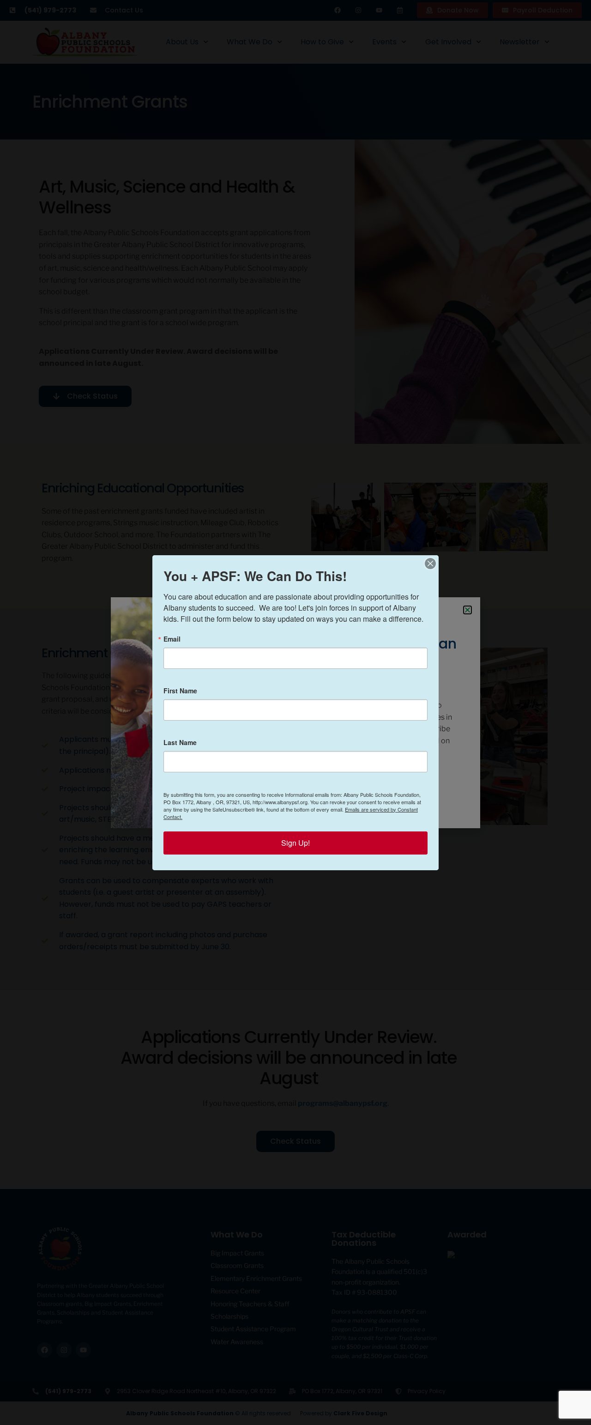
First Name (180, 690)
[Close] (430, 563)
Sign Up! (295, 842)
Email (172, 639)
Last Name (180, 742)
